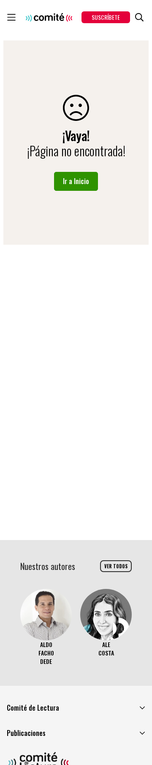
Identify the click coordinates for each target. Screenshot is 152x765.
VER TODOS (116, 566)
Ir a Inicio (76, 181)
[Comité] (49, 17)
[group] (46, 627)
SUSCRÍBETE (106, 17)
